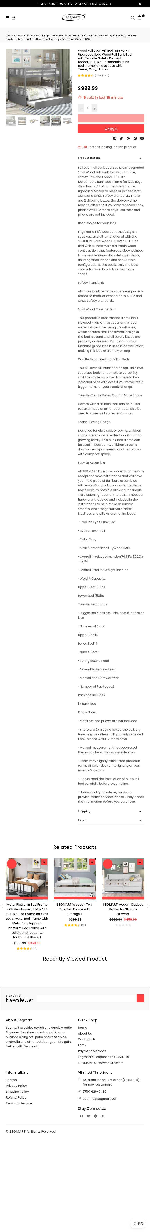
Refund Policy (16, 1097)
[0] (139, 17)
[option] (39, 82)
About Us (85, 1033)
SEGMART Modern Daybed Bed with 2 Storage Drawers (123, 909)
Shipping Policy (17, 1091)
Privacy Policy (16, 1085)
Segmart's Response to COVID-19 (103, 1057)
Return (83, 820)
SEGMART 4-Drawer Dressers (100, 1063)
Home (82, 1027)
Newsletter (19, 998)
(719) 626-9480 (94, 1091)
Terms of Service (19, 1103)
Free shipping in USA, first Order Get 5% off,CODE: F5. (75, 3)
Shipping (84, 811)
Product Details (89, 157)
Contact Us (86, 1039)
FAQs (82, 1045)
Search (11, 1080)
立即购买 (111, 129)
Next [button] (67, 82)
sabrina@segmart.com (100, 1098)
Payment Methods (92, 1051)
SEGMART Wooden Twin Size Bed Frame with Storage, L (75, 909)
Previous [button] (11, 82)
